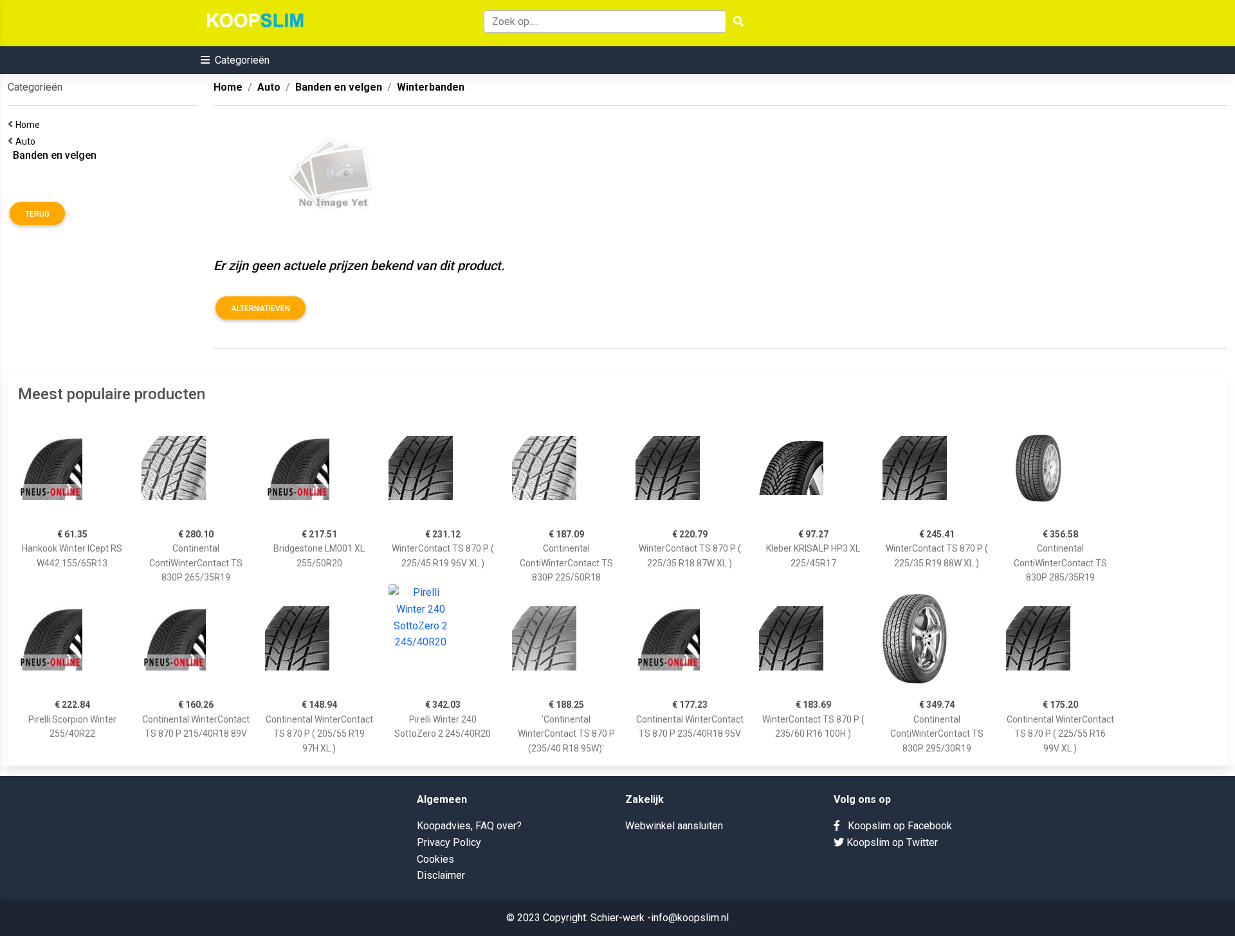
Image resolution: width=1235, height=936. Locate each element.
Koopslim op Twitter (891, 842)
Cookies (435, 859)
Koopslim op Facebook (896, 826)
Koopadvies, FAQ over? (469, 826)
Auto (27, 141)
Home (29, 125)
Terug (37, 214)
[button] (235, 60)
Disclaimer (441, 875)
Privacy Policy (449, 842)
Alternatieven (260, 308)
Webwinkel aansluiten (674, 826)
